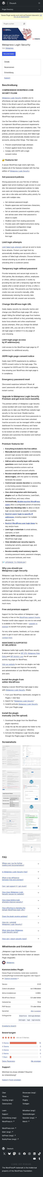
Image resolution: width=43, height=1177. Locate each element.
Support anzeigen (11, 978)
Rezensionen (9, 67)
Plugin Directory (7, 9)
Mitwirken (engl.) (29, 1110)
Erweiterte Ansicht (9, 1026)
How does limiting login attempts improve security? (12, 901)
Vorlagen (26, 1104)
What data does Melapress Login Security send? (12, 931)
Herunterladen (8, 54)
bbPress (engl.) (9, 1136)
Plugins (25, 1100)
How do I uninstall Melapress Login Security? (12, 923)
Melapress (9, 48)
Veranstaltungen (29, 1114)
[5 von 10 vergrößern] (38, 748)
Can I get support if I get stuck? (14, 886)
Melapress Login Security (11, 98)
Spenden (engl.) (30, 1118)
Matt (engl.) (7, 1132)
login (28, 1020)
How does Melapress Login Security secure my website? (13, 893)
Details (6, 62)
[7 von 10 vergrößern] (38, 782)
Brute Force (23, 1016)
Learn (4, 1110)
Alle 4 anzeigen (36, 1011)
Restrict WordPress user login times (20, 523)
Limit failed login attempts (12, 247)
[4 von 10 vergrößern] (18, 812)
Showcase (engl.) (29, 1093)
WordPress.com (9, 1128)
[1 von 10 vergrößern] (18, 748)
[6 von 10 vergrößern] (38, 770)
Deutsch (10, 1149)
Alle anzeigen (36, 1061)
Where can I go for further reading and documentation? (13, 864)
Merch (26, 1121)
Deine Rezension (8, 1061)
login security (36, 1020)
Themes (26, 1096)
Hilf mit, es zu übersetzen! (28, 16)
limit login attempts (34, 1016)
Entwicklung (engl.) (9, 1118)
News (4, 1096)
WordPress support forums (30, 617)
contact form (7, 638)
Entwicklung (8, 72)
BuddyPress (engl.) (10, 1139)
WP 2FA (24, 653)
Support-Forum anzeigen (11, 1080)
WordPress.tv (8, 1121)
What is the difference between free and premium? (12, 879)
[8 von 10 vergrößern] (38, 807)
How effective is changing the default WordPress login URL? (13, 909)
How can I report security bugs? (14, 939)
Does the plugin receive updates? (15, 916)
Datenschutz (7, 1104)
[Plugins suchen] (24, 24)
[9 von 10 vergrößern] (38, 836)
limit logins (22, 1020)
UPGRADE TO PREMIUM (15, 562)
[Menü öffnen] (39, 3)
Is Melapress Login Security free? (15, 872)
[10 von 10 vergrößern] (38, 846)
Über (4, 1093)
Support (7, 78)
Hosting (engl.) (7, 1100)
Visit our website (8, 664)
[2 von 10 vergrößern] (18, 773)
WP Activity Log (16, 656)
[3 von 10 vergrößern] (18, 795)
